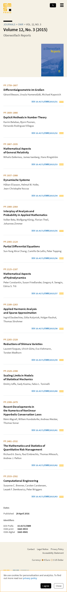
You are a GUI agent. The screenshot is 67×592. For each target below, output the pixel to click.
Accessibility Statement (53, 552)
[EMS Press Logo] (7, 8)
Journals (9, 24)
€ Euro (47, 560)
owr (20, 24)
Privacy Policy (57, 549)
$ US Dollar (58, 560)
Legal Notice (42, 549)
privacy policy (30, 578)
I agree (45, 585)
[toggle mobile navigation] (62, 5)
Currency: (36, 560)
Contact (31, 549)
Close (59, 585)
